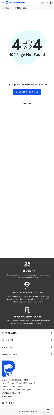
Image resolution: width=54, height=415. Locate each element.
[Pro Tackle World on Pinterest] (14, 403)
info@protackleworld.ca (18, 380)
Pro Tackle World (24, 411)
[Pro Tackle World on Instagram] (10, 403)
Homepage (6, 8)
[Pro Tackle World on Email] (3, 403)
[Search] (38, 2)
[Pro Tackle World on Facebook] (7, 403)
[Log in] (47, 2)
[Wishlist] (42, 2)
